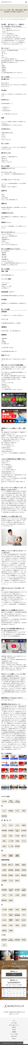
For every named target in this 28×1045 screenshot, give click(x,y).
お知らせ (14, 1038)
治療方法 (14, 1027)
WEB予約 (14, 974)
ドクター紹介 (14, 1022)
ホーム (14, 1020)
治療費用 (14, 1031)
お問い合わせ (14, 1036)
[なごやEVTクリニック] (6, 2)
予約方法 (14, 1029)
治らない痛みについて (14, 1025)
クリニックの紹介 (14, 1034)
